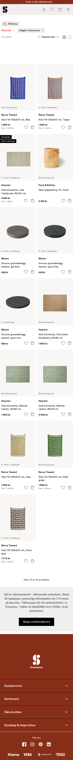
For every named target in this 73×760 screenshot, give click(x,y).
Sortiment (11, 698)
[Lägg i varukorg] (32, 127)
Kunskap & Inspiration (19, 725)
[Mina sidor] (44, 9)
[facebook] (24, 744)
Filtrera (12, 23)
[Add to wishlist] (26, 127)
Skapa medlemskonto (36, 621)
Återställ (6, 30)
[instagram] (32, 744)
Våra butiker (13, 712)
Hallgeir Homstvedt (29, 30)
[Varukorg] (60, 9)
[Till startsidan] (5, 9)
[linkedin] (49, 744)
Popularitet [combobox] (48, 36)
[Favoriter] (52, 9)
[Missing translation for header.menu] (68, 9)
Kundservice (13, 685)
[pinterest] (41, 744)
